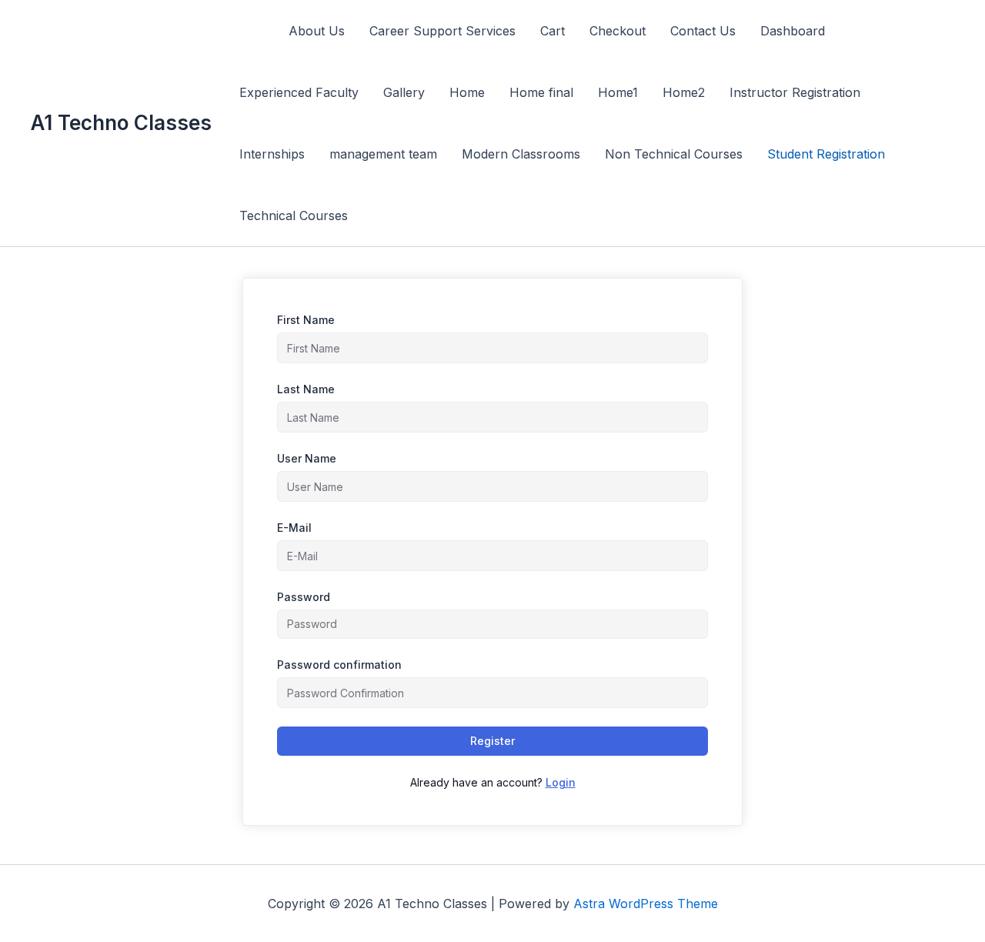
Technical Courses (293, 215)
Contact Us (703, 30)
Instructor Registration (795, 92)
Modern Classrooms (521, 154)
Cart (552, 30)
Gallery (404, 92)
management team (383, 154)
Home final (541, 92)
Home (467, 92)
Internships (272, 154)
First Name (306, 319)
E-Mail (294, 527)
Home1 (618, 92)
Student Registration (826, 154)
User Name (306, 458)
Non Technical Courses (674, 154)
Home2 (684, 92)
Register (492, 740)
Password (303, 596)
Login (561, 782)
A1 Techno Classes (121, 123)
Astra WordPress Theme (645, 903)
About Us (317, 30)
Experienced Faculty (299, 92)
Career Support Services (442, 30)
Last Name (306, 389)
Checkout (617, 30)
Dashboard (792, 30)
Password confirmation (339, 664)
